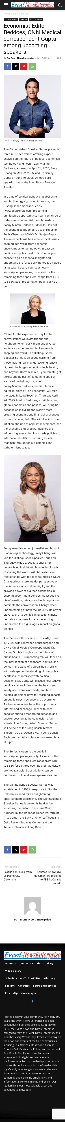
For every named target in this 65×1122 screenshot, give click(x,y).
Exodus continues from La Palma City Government (18, 875)
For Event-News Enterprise (20, 58)
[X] (15, 66)
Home (7, 13)
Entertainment (20, 13)
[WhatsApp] (32, 66)
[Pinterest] (23, 66)
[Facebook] (7, 66)
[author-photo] (32, 914)
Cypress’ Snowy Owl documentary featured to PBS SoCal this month (47, 877)
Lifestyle (23, 19)
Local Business (36, 19)
